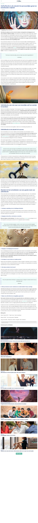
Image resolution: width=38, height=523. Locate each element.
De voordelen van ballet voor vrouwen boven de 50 (12, 388)
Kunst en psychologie (4, 355)
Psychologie (2, 3)
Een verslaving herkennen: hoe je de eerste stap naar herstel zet (15, 341)
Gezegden (2, 418)
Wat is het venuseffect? (6, 356)
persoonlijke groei (16, 123)
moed (14, 47)
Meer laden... (19, 453)
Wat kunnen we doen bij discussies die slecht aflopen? (13, 372)
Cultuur (2, 387)
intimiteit (26, 218)
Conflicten (3, 371)
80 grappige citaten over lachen (8, 435)
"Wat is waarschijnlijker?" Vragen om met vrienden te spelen (14, 419)
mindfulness (24, 301)
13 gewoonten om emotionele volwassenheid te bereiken (13, 403)
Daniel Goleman (5, 136)
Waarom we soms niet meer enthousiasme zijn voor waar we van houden (17, 451)
